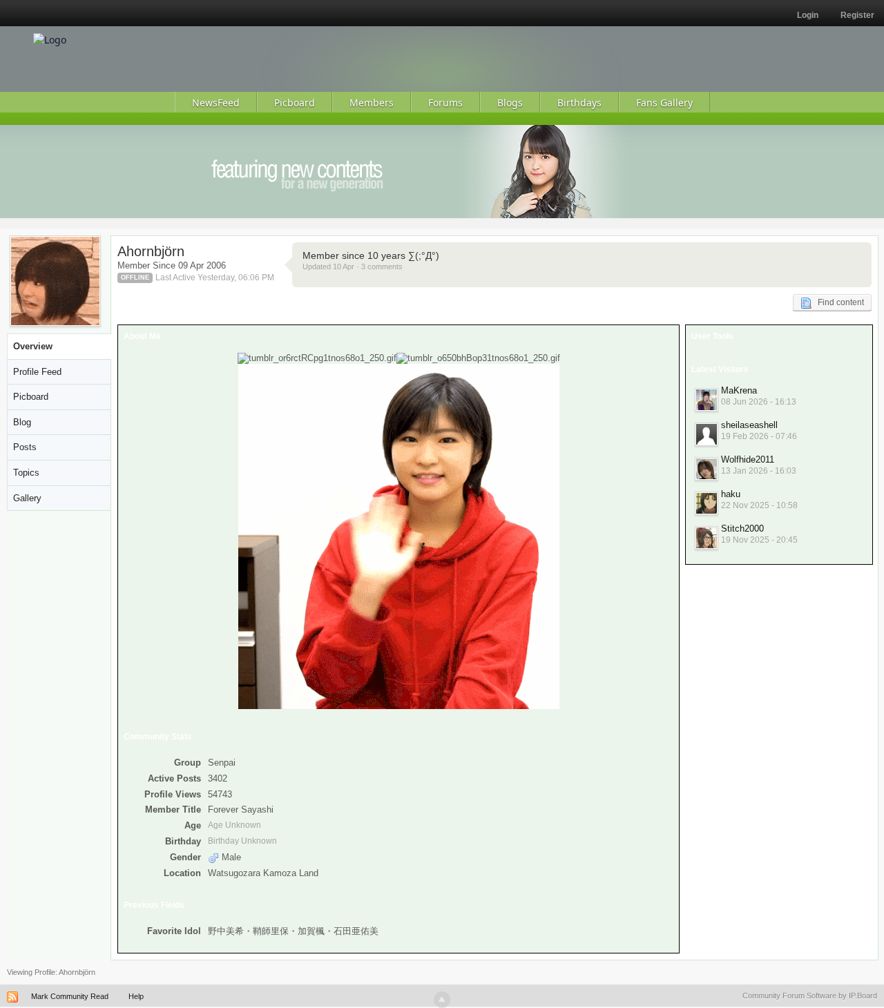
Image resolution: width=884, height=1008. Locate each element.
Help (136, 996)
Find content (837, 302)
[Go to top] (442, 999)
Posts (25, 447)
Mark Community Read (69, 996)
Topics (26, 472)
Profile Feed (37, 372)
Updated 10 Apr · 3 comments (352, 266)
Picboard (30, 396)
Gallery (27, 498)
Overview (32, 346)
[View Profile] (706, 399)
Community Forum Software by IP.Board (809, 995)
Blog (22, 422)
